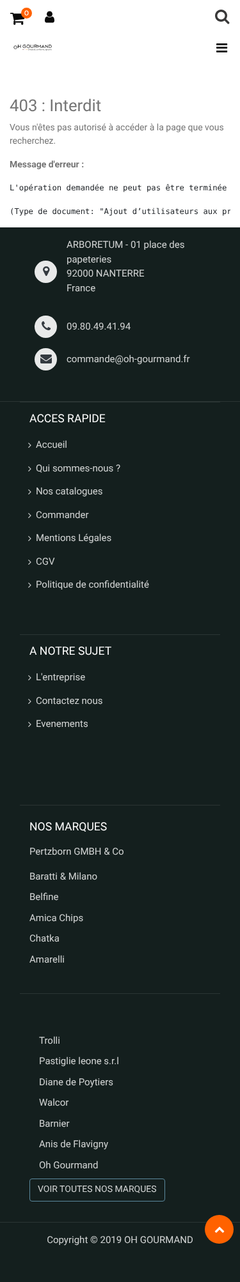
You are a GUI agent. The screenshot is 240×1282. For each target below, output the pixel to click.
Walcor (53, 1102)
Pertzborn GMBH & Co (76, 851)
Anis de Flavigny (73, 1144)
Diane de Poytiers (76, 1082)
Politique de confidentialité (92, 584)
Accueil (51, 444)
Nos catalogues (69, 491)
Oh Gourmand (68, 1165)
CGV (45, 561)
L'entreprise (60, 677)
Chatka (44, 938)
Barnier (54, 1123)
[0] (17, 18)
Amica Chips (56, 918)
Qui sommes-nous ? (78, 468)
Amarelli (47, 959)
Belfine (44, 897)
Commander (62, 515)
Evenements (62, 723)
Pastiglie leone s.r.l (80, 1061)
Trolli (49, 1040)
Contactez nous (69, 700)
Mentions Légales (73, 538)
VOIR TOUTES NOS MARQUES (97, 1189)
